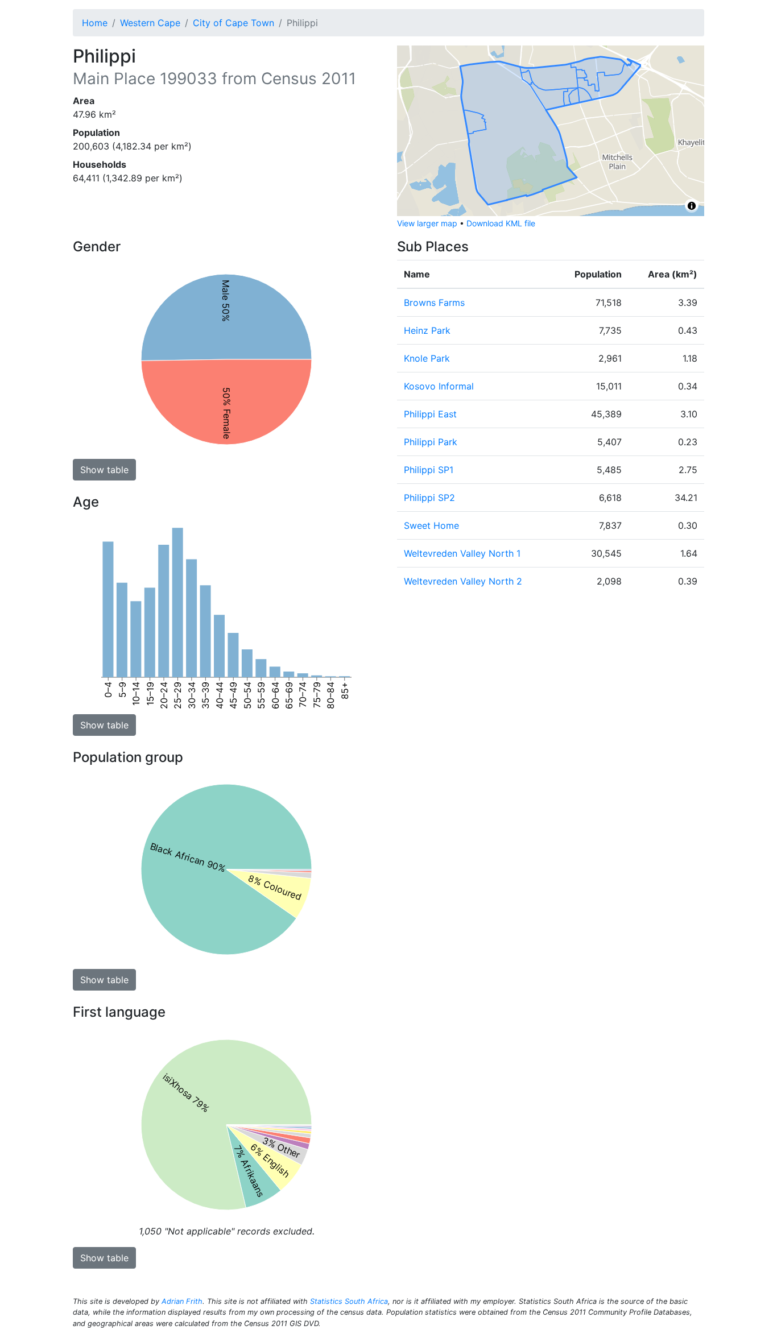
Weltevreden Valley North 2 (463, 581)
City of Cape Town (233, 22)
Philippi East (430, 414)
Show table (104, 469)
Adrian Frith (182, 1301)
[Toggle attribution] (692, 206)
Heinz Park (427, 330)
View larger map (427, 223)
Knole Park (427, 358)
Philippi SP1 (428, 469)
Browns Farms (434, 302)
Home (95, 22)
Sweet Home (431, 525)
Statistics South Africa (349, 1301)
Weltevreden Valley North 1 (462, 553)
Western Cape (150, 22)
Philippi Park (430, 442)
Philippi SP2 (429, 497)
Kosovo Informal (439, 386)
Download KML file (500, 223)
